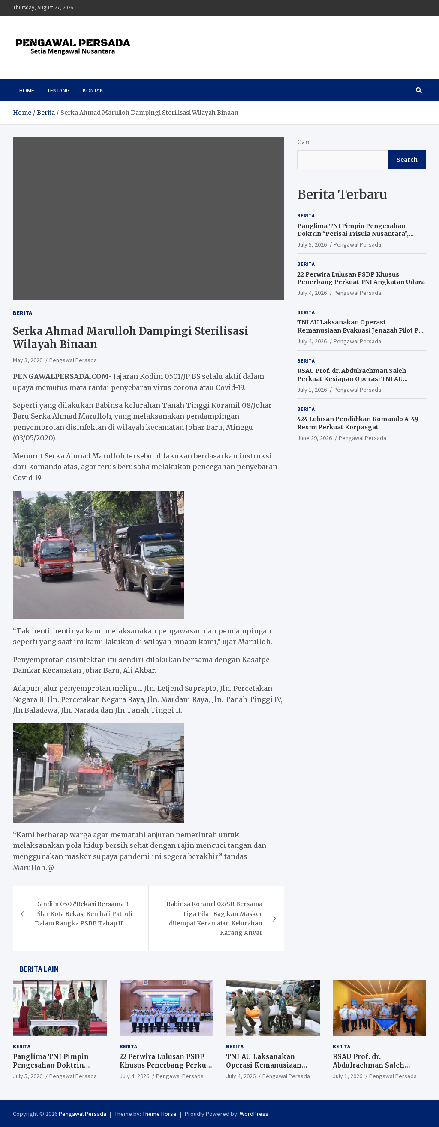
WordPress (254, 1114)
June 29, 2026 (314, 438)
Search (407, 160)
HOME (26, 90)
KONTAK (93, 90)
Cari (303, 142)
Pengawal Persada (73, 360)
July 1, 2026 (312, 389)
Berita (22, 313)
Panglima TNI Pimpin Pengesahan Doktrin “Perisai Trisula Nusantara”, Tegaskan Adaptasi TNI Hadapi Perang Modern (358, 237)
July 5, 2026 (312, 244)
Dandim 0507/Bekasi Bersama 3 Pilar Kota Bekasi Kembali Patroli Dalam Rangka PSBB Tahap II (83, 913)
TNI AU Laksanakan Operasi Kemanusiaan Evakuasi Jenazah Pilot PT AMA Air (360, 330)
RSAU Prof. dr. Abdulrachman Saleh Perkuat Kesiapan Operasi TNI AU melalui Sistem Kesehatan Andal (351, 378)
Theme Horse (159, 1114)
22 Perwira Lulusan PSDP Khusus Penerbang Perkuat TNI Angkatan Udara (361, 278)
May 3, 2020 (27, 360)
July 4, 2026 (312, 293)
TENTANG (58, 90)
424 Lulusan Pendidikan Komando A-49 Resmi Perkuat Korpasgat (357, 423)
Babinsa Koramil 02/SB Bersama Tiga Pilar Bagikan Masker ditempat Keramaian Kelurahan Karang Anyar (214, 918)
